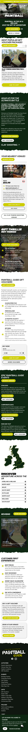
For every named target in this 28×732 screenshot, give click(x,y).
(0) (26, 5)
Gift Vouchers (5, 671)
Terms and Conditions (7, 707)
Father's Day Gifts (6, 695)
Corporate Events (6, 678)
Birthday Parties (5, 677)
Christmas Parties (6, 684)
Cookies (3, 711)
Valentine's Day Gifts (7, 699)
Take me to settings (14, 729)
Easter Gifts (4, 694)
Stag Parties (4, 682)
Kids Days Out (5, 686)
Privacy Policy (5, 709)
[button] (23, 46)
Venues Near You (6, 667)
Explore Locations (6, 669)
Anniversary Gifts (6, 701)
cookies (16, 725)
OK (5, 729)
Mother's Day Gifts (6, 697)
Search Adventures (6, 665)
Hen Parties (4, 680)
